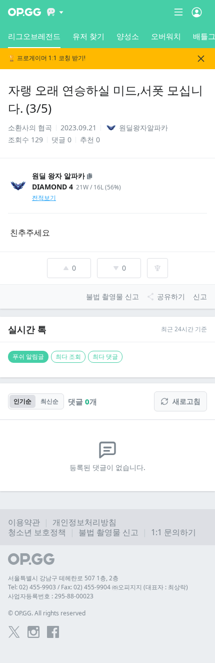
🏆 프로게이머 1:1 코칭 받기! (47, 58)
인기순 (23, 401)
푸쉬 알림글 (28, 356)
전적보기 (44, 197)
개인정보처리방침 (84, 522)
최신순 (49, 401)
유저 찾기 (88, 36)
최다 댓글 (105, 356)
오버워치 (166, 36)
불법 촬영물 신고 (108, 532)
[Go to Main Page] (24, 12)
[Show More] (55, 12)
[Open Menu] (196, 12)
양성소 (127, 36)
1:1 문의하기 (173, 532)
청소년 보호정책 (37, 532)
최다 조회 (68, 356)
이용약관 (24, 522)
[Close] (201, 59)
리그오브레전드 (34, 36)
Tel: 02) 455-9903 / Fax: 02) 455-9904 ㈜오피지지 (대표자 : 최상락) (98, 587)
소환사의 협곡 (30, 127)
